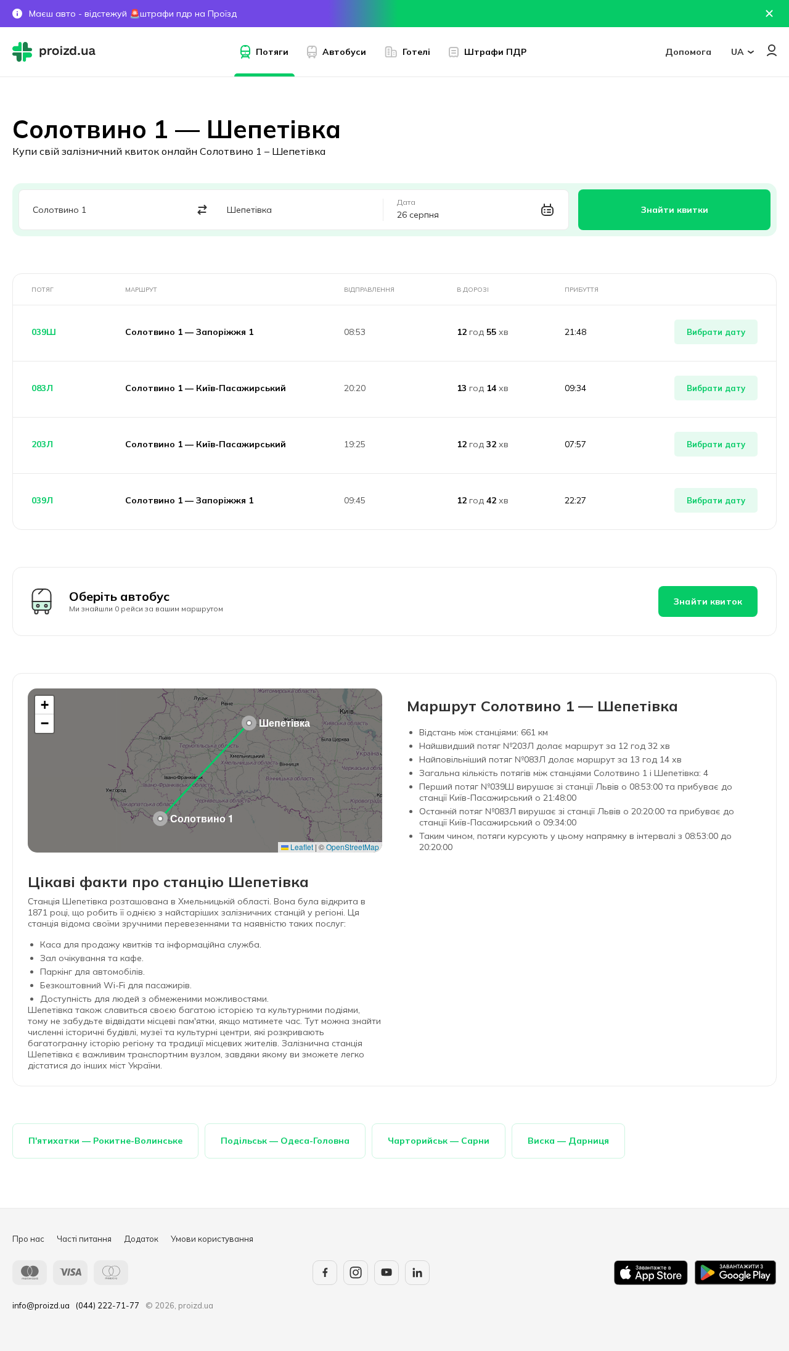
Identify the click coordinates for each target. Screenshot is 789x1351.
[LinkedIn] (417, 1272)
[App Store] (651, 1272)
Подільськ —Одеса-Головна (285, 1140)
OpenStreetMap (352, 846)
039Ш (43, 331)
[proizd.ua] (56, 52)
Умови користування (212, 1239)
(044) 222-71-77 (107, 1305)
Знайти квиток (708, 601)
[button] (160, 818)
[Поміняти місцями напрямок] (202, 210)
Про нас (28, 1239)
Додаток (141, 1239)
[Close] (769, 13)
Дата (406, 202)
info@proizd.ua (41, 1305)
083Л (42, 388)
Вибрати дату (716, 332)
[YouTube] (386, 1272)
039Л (42, 500)
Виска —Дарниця (568, 1140)
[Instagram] (355, 1272)
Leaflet (300, 846)
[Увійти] (772, 50)
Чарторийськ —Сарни (438, 1140)
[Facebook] (325, 1272)
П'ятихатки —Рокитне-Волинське (105, 1140)
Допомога (688, 51)
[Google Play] (735, 1272)
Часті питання (84, 1239)
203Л (42, 444)
